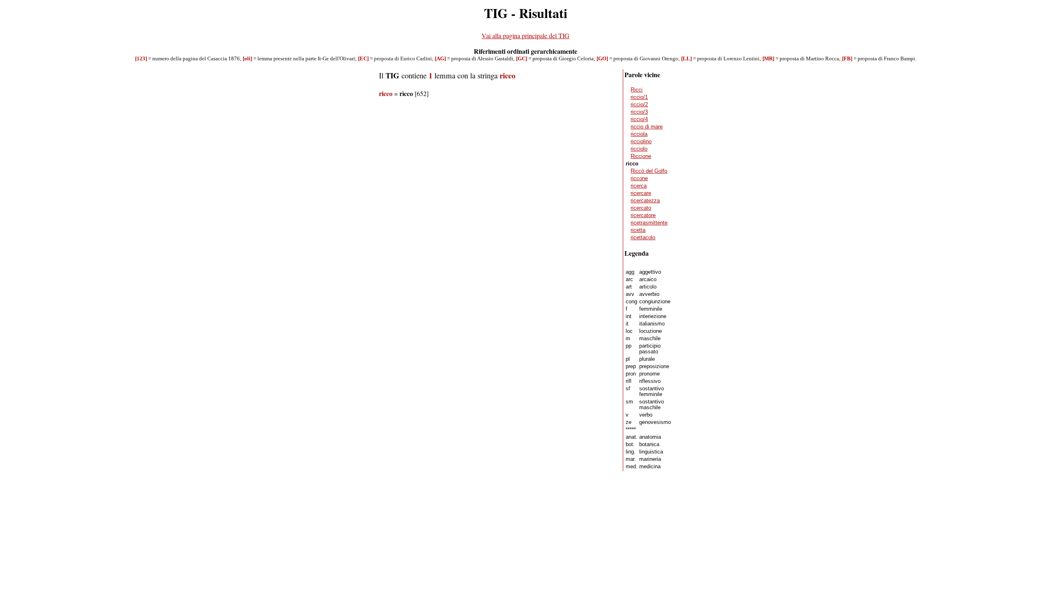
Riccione (641, 156)
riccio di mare (647, 127)
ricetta (638, 230)
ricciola (639, 134)
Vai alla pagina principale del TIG (525, 35)
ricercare (641, 193)
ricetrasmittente (649, 223)
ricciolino (641, 141)
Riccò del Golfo (649, 171)
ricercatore (643, 215)
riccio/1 (639, 97)
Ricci (637, 90)
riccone (639, 178)
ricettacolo (643, 238)
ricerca (639, 186)
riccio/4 (639, 119)
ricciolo (639, 149)
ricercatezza (645, 201)
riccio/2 (639, 105)
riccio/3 (639, 112)
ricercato (641, 208)
